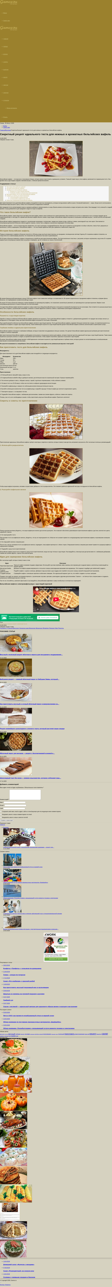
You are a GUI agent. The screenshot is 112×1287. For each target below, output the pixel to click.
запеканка (32, 1034)
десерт (22, 1034)
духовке (27, 1034)
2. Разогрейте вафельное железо (20, 198)
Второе (5, 54)
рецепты (99, 1034)
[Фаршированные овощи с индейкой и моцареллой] (15, 1074)
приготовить (70, 1034)
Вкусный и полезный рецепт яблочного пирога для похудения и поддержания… (31, 654)
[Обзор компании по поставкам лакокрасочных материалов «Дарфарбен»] (12, 881)
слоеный (6, 1036)
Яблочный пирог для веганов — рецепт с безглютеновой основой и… (27, 753)
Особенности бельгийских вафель (17, 190)
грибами (17, 1034)
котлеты (37, 1034)
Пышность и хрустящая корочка (19, 191)
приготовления (79, 1034)
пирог (57, 1034)
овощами (53, 1034)
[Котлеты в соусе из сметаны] (13, 1165)
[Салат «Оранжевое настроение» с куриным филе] (13, 1110)
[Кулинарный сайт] (8, 4)
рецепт (14, 624)
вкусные (6, 1034)
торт (17, 1036)
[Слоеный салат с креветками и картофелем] (13, 1056)
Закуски (5, 85)
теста (25, 624)
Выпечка (5, 69)
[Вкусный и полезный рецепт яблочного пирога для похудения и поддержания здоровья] (16, 651)
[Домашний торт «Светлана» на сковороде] (13, 1239)
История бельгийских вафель (15, 188)
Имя (1, 802)
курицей (41, 1034)
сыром (13, 1036)
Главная (2, 130)
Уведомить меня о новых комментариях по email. (17, 814)
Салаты (5, 62)
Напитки (5, 92)
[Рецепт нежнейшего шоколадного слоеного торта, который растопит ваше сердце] (16, 725)
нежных (9, 624)
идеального (3, 624)
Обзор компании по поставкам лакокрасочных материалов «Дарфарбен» (25, 882)
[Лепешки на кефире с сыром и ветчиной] (13, 1183)
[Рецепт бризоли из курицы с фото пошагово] (16, 1202)
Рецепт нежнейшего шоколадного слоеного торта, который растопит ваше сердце (32, 728)
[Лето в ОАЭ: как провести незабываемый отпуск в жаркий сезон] (12, 865)
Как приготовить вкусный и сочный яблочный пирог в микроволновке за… (29, 704)
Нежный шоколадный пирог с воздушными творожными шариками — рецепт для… (28, 847)
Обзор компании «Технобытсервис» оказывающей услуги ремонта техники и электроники (30, 898)
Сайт (1, 808)
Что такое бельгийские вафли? (16, 187)
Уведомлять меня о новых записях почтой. (15, 817)
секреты (2, 1036)
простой (87, 1034)
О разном (6, 100)
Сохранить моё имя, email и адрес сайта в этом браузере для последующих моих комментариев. (31, 811)
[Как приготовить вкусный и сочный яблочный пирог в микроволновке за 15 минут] (16, 700)
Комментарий (4, 799)
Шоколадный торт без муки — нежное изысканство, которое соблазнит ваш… (30, 778)
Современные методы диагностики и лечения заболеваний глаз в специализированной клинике (32, 913)
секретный (20, 624)
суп (10, 1036)
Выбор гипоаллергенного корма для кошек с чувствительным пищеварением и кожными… (31, 929)
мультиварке (47, 1034)
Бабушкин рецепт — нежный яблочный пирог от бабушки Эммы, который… (29, 679)
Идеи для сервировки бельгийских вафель (19, 200)
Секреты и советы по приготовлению (18, 195)
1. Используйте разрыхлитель (19, 197)
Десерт (5, 77)
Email (2, 805)
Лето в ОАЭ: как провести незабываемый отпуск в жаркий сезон (22, 867)
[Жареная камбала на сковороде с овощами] (13, 1147)
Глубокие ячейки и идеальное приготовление (23, 193)
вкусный (11, 1034)
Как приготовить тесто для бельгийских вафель (21, 194)
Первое (5, 46)
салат (105, 1033)
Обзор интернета (12, 108)
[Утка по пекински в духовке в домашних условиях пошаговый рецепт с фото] (13, 1128)
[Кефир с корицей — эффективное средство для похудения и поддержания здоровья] (10, 1220)
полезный (61, 1034)
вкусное (2, 1034)
